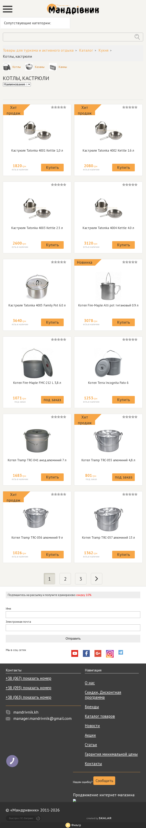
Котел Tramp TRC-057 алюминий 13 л (108, 537)
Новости (92, 725)
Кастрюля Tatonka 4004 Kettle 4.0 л (108, 228)
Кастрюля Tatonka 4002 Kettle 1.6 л (108, 150)
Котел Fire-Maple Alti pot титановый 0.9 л (108, 305)
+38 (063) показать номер (28, 697)
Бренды (92, 706)
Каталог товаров (100, 716)
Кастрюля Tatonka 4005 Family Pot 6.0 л (37, 305)
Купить (52, 167)
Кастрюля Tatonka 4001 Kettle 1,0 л (37, 150)
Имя (8, 608)
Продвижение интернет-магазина (104, 794)
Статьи (91, 744)
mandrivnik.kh (25, 712)
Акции (90, 735)
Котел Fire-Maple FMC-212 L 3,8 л (37, 383)
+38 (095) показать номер (28, 687)
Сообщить (104, 780)
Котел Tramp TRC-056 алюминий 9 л (37, 537)
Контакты (93, 763)
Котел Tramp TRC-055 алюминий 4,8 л (108, 460)
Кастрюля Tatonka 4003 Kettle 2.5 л (37, 228)
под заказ (52, 399)
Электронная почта (18, 621)
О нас (90, 682)
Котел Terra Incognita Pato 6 (108, 383)
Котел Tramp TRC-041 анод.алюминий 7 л (37, 460)
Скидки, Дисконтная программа (103, 695)
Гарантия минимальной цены (111, 754)
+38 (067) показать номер (28, 678)
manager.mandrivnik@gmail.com (42, 718)
